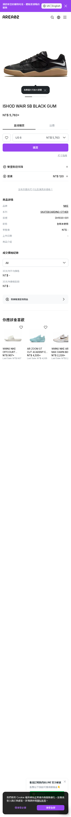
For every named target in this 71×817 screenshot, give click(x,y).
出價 (52, 125)
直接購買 (19, 125)
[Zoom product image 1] (35, 58)
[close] (65, 6)
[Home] (11, 17)
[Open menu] (65, 17)
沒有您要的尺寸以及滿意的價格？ (35, 189)
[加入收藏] (7, 138)
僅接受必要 (20, 807)
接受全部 (50, 807)
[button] (58, 17)
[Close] (45, 90)
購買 (35, 147)
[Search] (52, 17)
